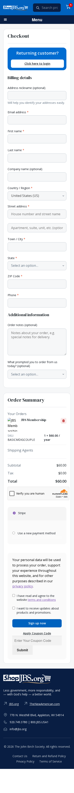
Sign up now (37, 623)
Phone (13, 295)
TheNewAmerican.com (44, 704)
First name (16, 131)
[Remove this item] (63, 421)
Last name (16, 150)
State (12, 258)
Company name (25, 169)
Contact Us (20, 756)
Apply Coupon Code (37, 633)
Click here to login (37, 63)
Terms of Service (50, 761)
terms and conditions (42, 600)
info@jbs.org (18, 729)
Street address (18, 206)
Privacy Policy (25, 761)
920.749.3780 (18, 722)
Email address (18, 112)
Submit (22, 650)
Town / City (16, 239)
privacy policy (22, 586)
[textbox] (24, 265)
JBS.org (14, 704)
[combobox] (37, 195)
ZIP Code (15, 276)
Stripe (21, 513)
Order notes (22, 325)
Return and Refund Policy (49, 756)
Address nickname (26, 88)
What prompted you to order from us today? (32, 364)
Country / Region (20, 188)
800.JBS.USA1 (40, 722)
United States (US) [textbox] (25, 195)
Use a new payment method (37, 533)
